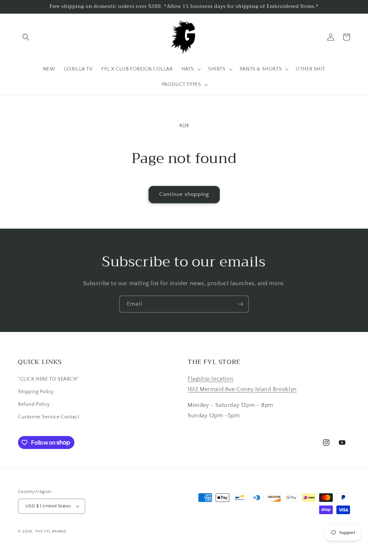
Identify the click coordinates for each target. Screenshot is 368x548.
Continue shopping (184, 194)
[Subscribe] (240, 304)
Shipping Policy (36, 392)
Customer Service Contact (48, 417)
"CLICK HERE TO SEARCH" (48, 379)
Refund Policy (34, 404)
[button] (26, 37)
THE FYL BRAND (50, 531)
